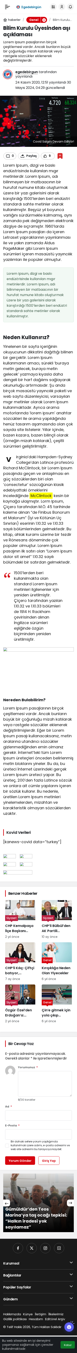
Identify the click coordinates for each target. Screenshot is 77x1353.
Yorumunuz (28, 1067)
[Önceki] (6, 1203)
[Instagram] (45, 1248)
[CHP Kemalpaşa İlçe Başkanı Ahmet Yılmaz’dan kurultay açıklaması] (20, 919)
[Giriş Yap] (61, 6)
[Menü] (7, 7)
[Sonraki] (70, 1203)
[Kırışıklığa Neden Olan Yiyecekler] (57, 961)
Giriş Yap (49, 1161)
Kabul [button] (67, 1345)
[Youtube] (59, 1248)
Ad (8, 1107)
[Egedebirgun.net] (28, 6)
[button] (53, 6)
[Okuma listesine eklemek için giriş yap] (60, 155)
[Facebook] (18, 1248)
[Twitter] (32, 1248)
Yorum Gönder (20, 1161)
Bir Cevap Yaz (21, 1043)
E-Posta (12, 1126)
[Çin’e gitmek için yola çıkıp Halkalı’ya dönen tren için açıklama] (57, 1003)
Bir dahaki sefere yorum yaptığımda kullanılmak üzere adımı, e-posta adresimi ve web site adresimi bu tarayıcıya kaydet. (40, 1145)
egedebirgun (26, 71)
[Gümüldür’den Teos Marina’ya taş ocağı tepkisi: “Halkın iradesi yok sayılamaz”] (38, 1203)
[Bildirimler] (70, 6)
